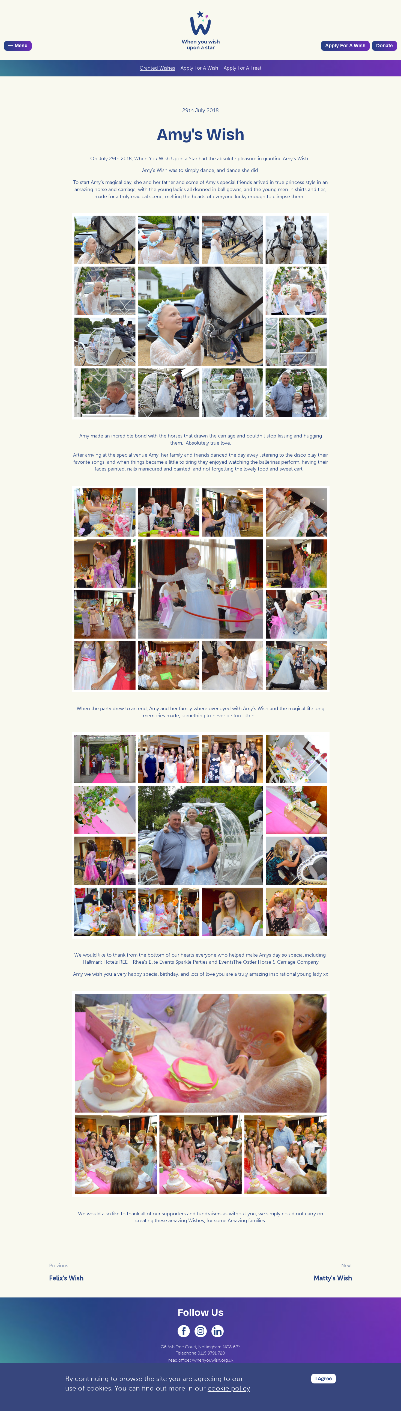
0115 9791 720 (211, 1353)
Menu (20, 45)
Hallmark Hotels (100, 962)
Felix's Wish (66, 1278)
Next (346, 1266)
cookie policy (229, 1388)
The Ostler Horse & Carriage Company (276, 962)
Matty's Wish (333, 1278)
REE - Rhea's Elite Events (146, 962)
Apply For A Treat (242, 68)
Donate (384, 45)
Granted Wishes (157, 68)
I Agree (323, 1379)
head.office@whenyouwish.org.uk (201, 1360)
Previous (58, 1266)
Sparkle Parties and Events (204, 962)
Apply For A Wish (345, 45)
